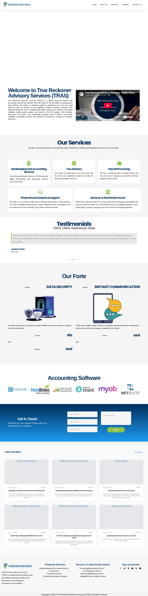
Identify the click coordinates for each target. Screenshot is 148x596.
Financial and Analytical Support (55, 576)
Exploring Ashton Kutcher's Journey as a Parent (121, 536)
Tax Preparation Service (92, 571)
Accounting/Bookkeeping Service (91, 568)
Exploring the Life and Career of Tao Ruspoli (121, 490)
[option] (74, 243)
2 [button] (72, 259)
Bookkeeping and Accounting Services (54, 568)
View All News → (138, 452)
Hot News (43, 487)
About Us (104, 4)
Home (94, 4)
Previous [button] (6, 243)
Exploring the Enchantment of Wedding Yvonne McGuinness (74, 490)
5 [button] (77, 259)
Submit (116, 430)
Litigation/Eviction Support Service (93, 576)
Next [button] (141, 243)
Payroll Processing (54, 574)
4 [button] (75, 259)
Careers (125, 4)
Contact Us (137, 4)
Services (114, 4)
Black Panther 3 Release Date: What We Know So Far (27, 536)
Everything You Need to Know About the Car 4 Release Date (27, 490)
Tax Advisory (54, 571)
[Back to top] (141, 585)
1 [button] (70, 259)
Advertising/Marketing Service (92, 574)
